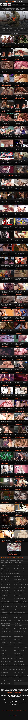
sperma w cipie (19, 502)
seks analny (19, 162)
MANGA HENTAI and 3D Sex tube (7, 70)
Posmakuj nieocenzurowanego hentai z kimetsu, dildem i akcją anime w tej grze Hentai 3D (7, 170)
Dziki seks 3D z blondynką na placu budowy (7, 196)
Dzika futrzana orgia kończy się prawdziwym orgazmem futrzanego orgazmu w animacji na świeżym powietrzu (7, 287)
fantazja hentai (5, 502)
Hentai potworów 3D (7, 604)
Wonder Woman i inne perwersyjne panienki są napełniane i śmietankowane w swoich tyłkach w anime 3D (21, 170)
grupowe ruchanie (20, 650)
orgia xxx (24, 385)
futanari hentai (19, 410)
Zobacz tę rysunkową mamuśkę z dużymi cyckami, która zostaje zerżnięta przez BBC (7, 248)
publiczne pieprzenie (21, 305)
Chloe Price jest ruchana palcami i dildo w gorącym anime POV (21, 274)
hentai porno (7, 28)
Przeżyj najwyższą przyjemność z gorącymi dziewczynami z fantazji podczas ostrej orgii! (21, 378)
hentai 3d (11, 175)
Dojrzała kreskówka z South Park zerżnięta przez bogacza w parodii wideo (21, 535)
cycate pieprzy (19, 124)
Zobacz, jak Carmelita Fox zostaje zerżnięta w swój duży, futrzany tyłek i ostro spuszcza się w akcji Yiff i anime (21, 313)
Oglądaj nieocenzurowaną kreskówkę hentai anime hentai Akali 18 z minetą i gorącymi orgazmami (7, 352)
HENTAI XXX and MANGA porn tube (21, 82)
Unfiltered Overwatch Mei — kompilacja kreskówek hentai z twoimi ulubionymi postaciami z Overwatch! (7, 535)
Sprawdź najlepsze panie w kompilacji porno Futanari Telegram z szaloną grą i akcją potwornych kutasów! (21, 209)
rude (17, 527)
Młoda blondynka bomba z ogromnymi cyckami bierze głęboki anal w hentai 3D (7, 417)
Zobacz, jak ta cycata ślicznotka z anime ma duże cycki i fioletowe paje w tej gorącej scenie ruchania (7, 404)
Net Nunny (10, 692)
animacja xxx (5, 294)
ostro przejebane (6, 162)
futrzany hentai (20, 229)
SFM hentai (17, 617)
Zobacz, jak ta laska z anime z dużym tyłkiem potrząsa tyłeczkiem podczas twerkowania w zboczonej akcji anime (21, 339)
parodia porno (5, 163)
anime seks (21, 28)
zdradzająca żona (20, 669)
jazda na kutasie (5, 436)
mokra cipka (19, 331)
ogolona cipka (5, 683)
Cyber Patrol (18, 692)
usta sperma (18, 642)
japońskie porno (20, 136)
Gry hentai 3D (5, 462)
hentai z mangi (5, 177)
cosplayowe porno (20, 601)
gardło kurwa (5, 450)
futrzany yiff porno (21, 620)
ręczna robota (19, 149)
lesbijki (24, 462)
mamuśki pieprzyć (20, 201)
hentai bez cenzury (20, 123)
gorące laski (19, 255)
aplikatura (4, 672)
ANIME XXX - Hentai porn (21, 56)
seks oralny (15, 33)
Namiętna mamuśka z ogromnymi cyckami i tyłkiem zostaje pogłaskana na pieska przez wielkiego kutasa (7, 522)
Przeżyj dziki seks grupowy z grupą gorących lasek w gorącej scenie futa (21, 496)
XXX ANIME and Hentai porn (7, 95)
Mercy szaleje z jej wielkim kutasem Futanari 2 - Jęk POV (21, 183)
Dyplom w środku (20, 45)
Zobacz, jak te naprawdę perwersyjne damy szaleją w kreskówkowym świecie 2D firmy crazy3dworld (21, 391)
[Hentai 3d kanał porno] (1, 4)
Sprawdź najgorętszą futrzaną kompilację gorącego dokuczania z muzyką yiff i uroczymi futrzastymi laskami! (7, 378)
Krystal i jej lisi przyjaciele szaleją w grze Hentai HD (7, 457)
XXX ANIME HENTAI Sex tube (21, 70)
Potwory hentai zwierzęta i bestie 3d (12, 560)
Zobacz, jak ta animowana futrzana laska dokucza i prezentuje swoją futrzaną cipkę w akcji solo (21, 469)
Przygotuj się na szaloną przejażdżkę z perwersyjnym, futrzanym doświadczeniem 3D (7, 443)
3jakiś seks (4, 650)
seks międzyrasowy (7, 631)
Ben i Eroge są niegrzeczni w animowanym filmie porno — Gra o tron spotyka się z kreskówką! (21, 509)
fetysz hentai (18, 636)
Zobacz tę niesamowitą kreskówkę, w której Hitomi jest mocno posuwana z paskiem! (21, 457)
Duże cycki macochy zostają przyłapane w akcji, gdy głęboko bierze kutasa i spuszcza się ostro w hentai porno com (7, 391)
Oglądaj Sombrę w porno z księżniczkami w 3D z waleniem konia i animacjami (21, 430)
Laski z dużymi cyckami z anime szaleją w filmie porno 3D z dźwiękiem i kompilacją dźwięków (21, 287)
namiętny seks (5, 188)
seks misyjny (5, 680)
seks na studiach (20, 150)
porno (3, 653)
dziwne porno (5, 59)
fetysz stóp (18, 678)
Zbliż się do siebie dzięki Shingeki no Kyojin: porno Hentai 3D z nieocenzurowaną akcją (14, 548)
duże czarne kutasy (21, 647)
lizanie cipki (4, 175)
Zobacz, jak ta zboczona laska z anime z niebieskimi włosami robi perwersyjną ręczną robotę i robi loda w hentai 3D (21, 352)
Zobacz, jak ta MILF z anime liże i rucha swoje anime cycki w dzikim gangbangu (7, 509)
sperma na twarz (19, 664)
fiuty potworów (20, 411)
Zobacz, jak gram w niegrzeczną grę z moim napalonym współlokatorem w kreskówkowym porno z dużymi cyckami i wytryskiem (7, 365)
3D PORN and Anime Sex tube (21, 43)
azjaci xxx (4, 268)
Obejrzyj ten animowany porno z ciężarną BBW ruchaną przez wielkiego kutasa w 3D (21, 365)
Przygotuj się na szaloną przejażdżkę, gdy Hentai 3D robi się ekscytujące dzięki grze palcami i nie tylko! (21, 483)
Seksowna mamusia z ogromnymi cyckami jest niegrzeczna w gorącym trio (21, 261)
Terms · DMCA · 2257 (7, 710)
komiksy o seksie (20, 370)
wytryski (17, 595)
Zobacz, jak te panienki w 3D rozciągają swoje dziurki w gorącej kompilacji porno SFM (21, 157)
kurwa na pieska (20, 71)
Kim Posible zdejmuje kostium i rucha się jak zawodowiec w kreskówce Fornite (7, 157)
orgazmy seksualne (6, 45)
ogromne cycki (5, 279)
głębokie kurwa (6, 620)
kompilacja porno (20, 437)
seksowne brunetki (6, 46)
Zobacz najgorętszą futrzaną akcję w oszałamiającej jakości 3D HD (7, 326)
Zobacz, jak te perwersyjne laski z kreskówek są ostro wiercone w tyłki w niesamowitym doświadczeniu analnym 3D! (21, 404)
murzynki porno (6, 636)
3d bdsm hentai (19, 359)
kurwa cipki (18, 653)
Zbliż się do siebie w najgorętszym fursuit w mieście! (7, 235)
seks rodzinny (19, 672)
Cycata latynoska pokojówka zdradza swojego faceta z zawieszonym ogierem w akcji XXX (7, 313)
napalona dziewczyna (8, 642)
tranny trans (19, 188)
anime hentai (5, 216)
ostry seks (7, 30)
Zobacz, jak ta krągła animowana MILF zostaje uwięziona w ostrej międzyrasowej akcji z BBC (7, 300)
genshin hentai (19, 680)
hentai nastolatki (20, 72)
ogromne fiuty (19, 216)
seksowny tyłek (19, 590)
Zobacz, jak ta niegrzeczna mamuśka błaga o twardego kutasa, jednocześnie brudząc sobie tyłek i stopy (7, 483)
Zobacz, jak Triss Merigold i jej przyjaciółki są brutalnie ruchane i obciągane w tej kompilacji (21, 522)
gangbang (4, 58)
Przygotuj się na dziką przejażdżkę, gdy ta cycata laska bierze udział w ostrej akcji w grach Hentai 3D (7, 430)
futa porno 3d (5, 601)
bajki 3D (17, 46)
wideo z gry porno (6, 437)
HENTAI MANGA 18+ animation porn (7, 43)
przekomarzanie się (20, 476)
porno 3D (18, 163)
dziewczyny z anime (21, 30)
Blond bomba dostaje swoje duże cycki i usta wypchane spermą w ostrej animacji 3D (21, 248)
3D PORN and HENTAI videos (7, 56)
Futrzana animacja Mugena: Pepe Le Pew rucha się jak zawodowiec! (21, 222)
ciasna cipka (18, 625)
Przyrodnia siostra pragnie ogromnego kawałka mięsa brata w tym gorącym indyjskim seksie (7, 261)
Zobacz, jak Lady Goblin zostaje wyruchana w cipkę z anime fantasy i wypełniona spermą (7, 496)
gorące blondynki (20, 628)
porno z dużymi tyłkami (7, 136)
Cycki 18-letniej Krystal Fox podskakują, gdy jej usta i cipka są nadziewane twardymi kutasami (21, 326)
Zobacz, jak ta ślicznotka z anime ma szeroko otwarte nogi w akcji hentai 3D (7, 209)
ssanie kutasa (19, 177)
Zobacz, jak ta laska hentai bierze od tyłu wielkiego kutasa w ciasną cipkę (7, 274)
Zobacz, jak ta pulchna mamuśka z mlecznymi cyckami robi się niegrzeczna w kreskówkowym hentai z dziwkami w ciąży (7, 469)
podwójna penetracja (7, 150)
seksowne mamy (5, 318)
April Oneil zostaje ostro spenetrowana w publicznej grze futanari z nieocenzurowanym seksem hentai (21, 300)
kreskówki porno (6, 203)
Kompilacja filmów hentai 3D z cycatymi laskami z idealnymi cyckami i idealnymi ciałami (7, 339)
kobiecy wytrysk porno (8, 678)
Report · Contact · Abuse (20, 710)
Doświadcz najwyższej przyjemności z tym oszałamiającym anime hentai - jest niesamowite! (7, 183)
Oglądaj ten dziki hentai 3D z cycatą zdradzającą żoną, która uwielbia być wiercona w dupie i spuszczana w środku (21, 196)
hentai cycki (5, 240)
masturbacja (5, 372)
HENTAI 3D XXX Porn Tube (7, 82)
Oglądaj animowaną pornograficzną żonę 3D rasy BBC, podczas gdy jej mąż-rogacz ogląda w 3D (21, 417)
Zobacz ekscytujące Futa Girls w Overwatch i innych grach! (21, 443)
